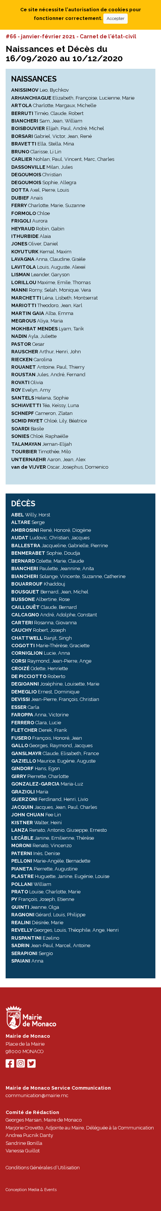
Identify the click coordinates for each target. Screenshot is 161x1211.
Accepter (115, 18)
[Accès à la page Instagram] (20, 1065)
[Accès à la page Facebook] (10, 1065)
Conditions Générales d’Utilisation (43, 1167)
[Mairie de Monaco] (31, 1018)
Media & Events (42, 1189)
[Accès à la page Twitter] (31, 1065)
